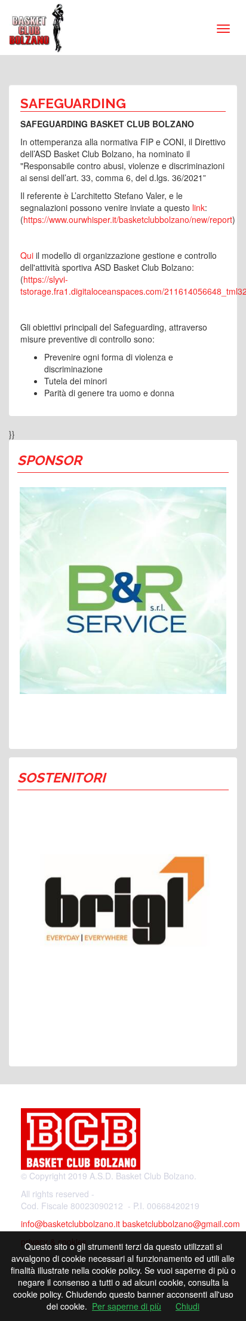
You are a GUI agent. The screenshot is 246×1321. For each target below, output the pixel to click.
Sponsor (49, 460)
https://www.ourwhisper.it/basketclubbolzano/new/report (127, 219)
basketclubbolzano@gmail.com (181, 1224)
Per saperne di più (126, 1306)
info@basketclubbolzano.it (70, 1224)
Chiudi (187, 1306)
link (198, 207)
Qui (26, 255)
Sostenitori (61, 777)
